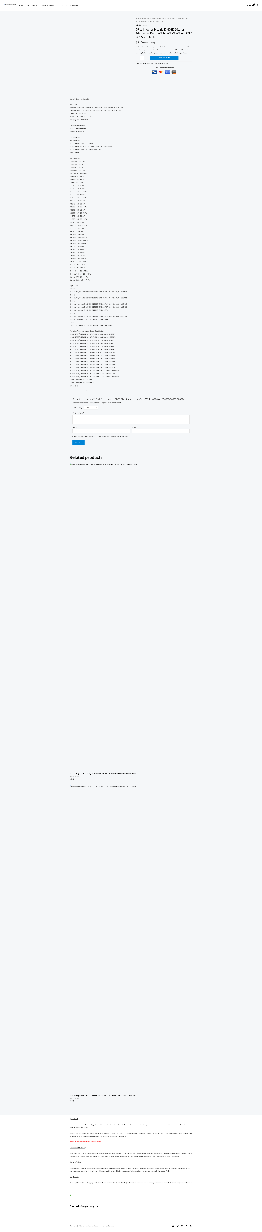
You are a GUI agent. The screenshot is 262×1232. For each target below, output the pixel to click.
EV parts (62, 5)
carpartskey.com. (108, 1226)
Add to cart (164, 58)
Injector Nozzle (146, 18)
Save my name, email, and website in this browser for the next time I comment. (101, 436)
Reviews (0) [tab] (85, 99)
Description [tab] (74, 99)
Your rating (77, 407)
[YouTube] (173, 1226)
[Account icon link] (257, 5)
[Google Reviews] (186, 1226)
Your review (78, 413)
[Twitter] (178, 1226)
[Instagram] (182, 1226)
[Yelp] (191, 1226)
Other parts (75, 5)
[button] (37, 5)
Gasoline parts (47, 5)
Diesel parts (32, 5)
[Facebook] (169, 1226)
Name (75, 427)
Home (21, 5)
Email (134, 427)
